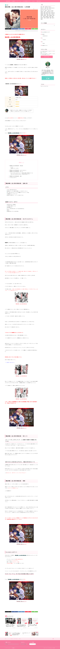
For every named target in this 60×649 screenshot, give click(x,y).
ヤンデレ (46, 10)
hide (22, 162)
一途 (52, 10)
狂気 (53, 15)
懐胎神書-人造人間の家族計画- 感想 (15, 176)
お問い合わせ (39, 1)
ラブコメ (50, 10)
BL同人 (44, 43)
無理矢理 (51, 15)
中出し (45, 11)
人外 (52, 11)
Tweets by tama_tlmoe (44, 86)
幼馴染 (42, 15)
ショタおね (42, 9)
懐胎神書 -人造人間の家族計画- (13, 37)
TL (17, 1)
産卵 (44, 16)
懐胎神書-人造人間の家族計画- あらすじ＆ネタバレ (18, 170)
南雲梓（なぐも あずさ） (15, 168)
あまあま (47, 6)
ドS (45, 9)
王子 (41, 16)
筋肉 (50, 16)
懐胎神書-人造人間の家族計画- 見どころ (16, 171)
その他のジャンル (44, 45)
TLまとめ (44, 39)
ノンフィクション (49, 9)
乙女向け (13, 1)
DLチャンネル (46, 56)
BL (20, 1)
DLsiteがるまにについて (26, 1)
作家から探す (8, 1)
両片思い (42, 11)
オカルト (50, 6)
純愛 (52, 16)
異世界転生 (47, 16)
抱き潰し (45, 15)
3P (41, 6)
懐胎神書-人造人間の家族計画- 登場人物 (16, 165)
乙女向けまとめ (49, 11)
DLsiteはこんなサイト (13, 177)
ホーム (33, 1)
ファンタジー (42, 10)
